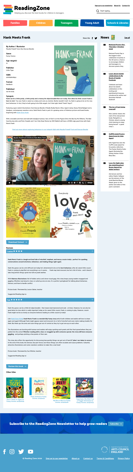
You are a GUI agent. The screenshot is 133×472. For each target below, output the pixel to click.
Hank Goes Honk (23, 112)
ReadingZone (39, 9)
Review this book (16, 366)
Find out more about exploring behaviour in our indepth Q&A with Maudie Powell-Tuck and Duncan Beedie (50, 129)
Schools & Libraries (117, 23)
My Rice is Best (61, 401)
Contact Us (126, 6)
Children (40, 23)
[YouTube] (30, 451)
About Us (117, 6)
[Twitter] (96, 38)
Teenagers (66, 23)
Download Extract (16, 242)
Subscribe (114, 424)
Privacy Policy (124, 458)
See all (127, 37)
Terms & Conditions (105, 458)
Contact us (88, 458)
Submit (97, 11)
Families (15, 23)
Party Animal (38, 397)
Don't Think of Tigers (15, 400)
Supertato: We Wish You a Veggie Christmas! (85, 401)
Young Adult (92, 23)
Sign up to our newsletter (104, 6)
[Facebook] (92, 38)
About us (75, 458)
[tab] (50, 251)
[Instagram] (12, 451)
